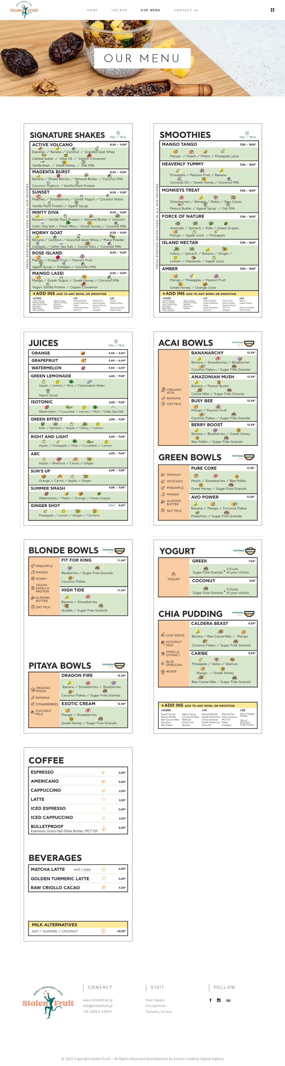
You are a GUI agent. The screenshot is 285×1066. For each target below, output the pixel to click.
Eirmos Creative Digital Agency (199, 1059)
